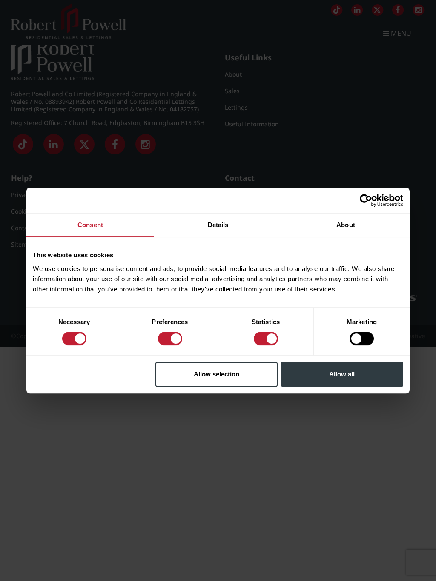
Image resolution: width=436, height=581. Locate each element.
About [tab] (345, 224)
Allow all (342, 374)
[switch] (170, 338)
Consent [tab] (90, 224)
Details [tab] (218, 224)
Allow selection (216, 374)
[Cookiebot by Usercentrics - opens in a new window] (366, 200)
